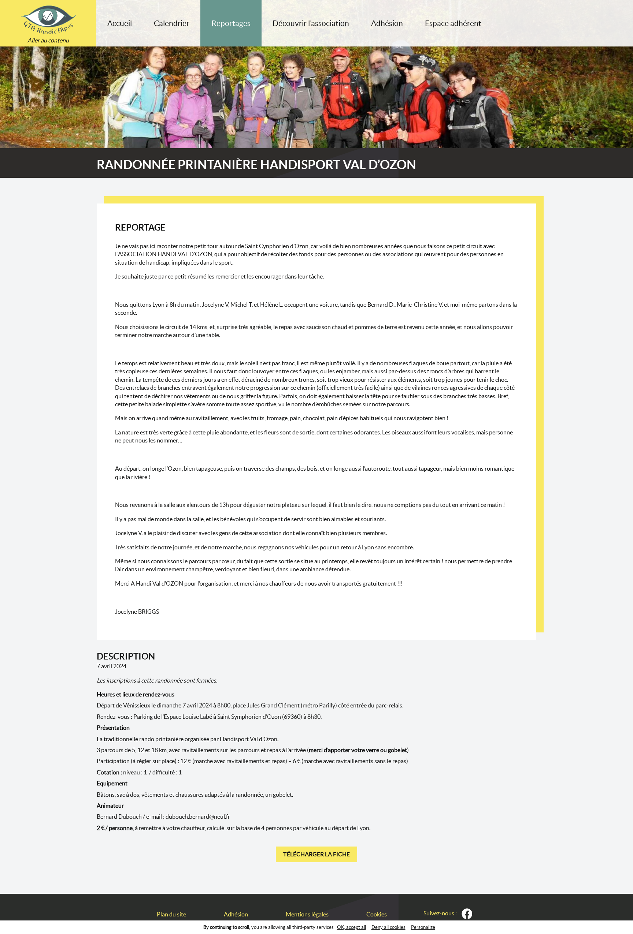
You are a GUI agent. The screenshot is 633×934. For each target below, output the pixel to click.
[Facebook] (467, 913)
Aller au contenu (48, 40)
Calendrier (171, 23)
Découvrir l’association (311, 23)
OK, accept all (351, 927)
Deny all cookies (388, 927)
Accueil (119, 23)
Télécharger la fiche (316, 854)
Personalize (423, 927)
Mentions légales (307, 914)
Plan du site (171, 914)
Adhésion (387, 23)
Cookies (376, 914)
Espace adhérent (453, 23)
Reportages (231, 23)
